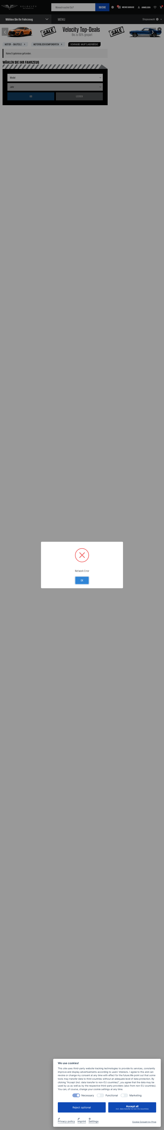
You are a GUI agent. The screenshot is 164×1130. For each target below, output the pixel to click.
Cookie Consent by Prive (144, 1122)
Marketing (135, 1095)
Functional (112, 1095)
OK (82, 580)
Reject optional (82, 1107)
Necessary (87, 1095)
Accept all (132, 1107)
